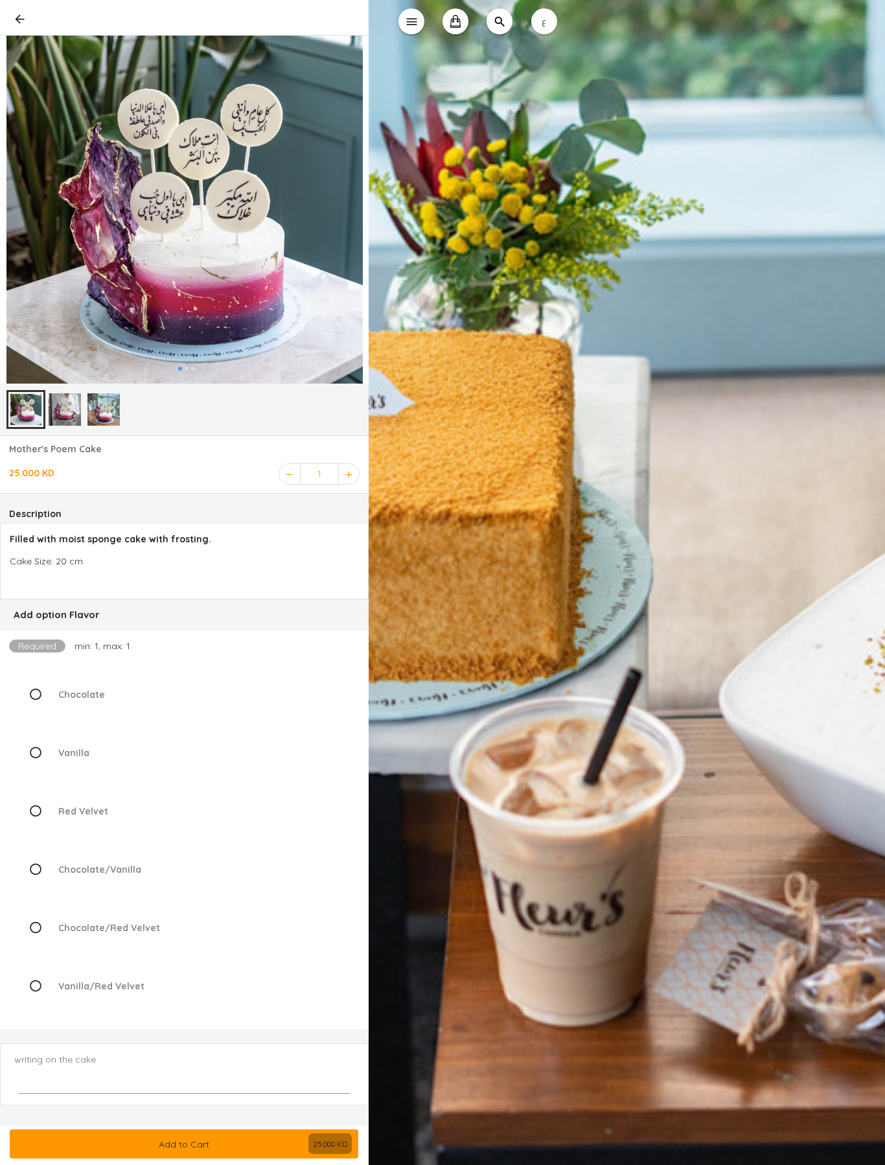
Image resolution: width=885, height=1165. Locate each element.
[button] (184, 614)
